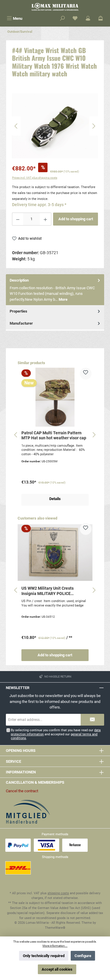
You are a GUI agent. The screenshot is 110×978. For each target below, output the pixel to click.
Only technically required (44, 956)
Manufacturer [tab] (21, 323)
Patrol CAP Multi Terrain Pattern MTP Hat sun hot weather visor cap (53, 435)
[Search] (62, 18)
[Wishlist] (75, 18)
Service (13, 761)
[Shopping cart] (100, 18)
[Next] (93, 126)
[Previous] (16, 126)
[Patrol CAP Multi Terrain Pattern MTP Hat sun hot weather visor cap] (55, 397)
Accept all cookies (57, 969)
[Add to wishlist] (86, 373)
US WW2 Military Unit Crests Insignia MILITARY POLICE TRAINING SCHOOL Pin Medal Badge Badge (49, 591)
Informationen (21, 772)
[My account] (88, 18)
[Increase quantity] (45, 219)
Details (55, 499)
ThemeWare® (55, 928)
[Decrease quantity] (17, 219)
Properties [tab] (18, 311)
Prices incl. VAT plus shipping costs (34, 177)
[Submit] (92, 720)
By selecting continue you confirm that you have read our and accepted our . (56, 734)
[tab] (55, 289)
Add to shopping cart (75, 219)
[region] (55, 126)
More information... (55, 945)
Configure (83, 956)
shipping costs (58, 893)
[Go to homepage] (55, 7)
